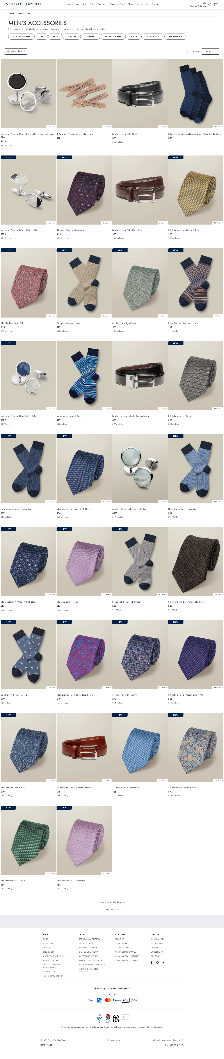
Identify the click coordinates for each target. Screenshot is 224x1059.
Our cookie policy (88, 951)
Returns (47, 947)
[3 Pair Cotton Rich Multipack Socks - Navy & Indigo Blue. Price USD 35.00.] (196, 93)
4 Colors (50, 316)
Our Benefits (157, 951)
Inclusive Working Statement (89, 970)
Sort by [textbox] (207, 51)
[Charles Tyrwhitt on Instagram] (159, 962)
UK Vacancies (157, 939)
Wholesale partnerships (127, 956)
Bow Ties (72, 36)
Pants (92, 4)
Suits (85, 4)
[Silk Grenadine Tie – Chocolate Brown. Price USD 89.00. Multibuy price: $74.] (196, 561)
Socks (134, 36)
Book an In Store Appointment (52, 966)
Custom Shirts (122, 943)
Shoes (131, 4)
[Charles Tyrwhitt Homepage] (24, 4)
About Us (119, 939)
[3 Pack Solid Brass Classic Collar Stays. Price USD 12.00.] (84, 93)
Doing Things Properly (126, 960)
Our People (156, 956)
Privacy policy (86, 943)
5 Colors (218, 126)
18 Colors (105, 223)
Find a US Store (50, 960)
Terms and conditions (91, 939)
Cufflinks (91, 36)
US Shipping (49, 943)
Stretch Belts (153, 36)
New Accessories (21, 36)
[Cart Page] (216, 5)
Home (11, 12)
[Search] (210, 5)
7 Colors (50, 126)
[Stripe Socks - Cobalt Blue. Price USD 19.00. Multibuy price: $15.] (84, 376)
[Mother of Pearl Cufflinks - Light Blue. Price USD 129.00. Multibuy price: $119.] (140, 468)
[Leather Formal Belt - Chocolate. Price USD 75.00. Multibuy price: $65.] (140, 190)
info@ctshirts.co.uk (112, 1040)
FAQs (45, 939)
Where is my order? (53, 976)
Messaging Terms (88, 947)
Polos (77, 4)
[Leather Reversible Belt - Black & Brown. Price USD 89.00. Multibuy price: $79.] (140, 376)
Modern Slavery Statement (92, 964)
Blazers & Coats (117, 4)
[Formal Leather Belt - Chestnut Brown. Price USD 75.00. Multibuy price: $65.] (84, 747)
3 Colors (162, 126)
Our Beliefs (156, 947)
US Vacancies (157, 943)
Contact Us (49, 971)
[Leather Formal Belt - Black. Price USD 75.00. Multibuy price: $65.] (140, 93)
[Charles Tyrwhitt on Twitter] (165, 962)
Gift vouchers (122, 947)
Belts (55, 36)
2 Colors (106, 126)
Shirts (68, 4)
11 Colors (217, 594)
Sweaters (102, 4)
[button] (112, 909)
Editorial (155, 4)
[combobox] (210, 51)
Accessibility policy (88, 956)
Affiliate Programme (125, 951)
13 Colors (105, 594)
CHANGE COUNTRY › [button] (174, 1045)
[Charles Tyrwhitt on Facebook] (153, 962)
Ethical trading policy (90, 960)
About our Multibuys (53, 956)
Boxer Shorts (175, 36)
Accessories (142, 4)
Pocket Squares (113, 36)
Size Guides (48, 951)
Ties (41, 36)
